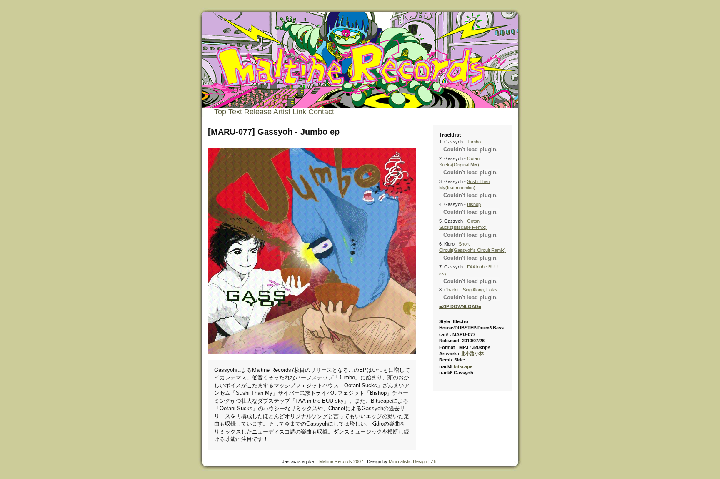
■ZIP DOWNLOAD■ (460, 306)
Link (299, 112)
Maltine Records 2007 (341, 461)
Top (220, 112)
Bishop (474, 204)
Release (258, 112)
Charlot (451, 289)
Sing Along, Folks (480, 289)
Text (235, 112)
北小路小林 (472, 353)
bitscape (463, 366)
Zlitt (434, 461)
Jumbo (474, 141)
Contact (321, 112)
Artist (281, 112)
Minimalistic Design (408, 461)
